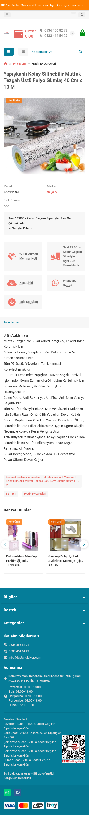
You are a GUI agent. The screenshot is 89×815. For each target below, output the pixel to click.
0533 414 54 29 (55, 36)
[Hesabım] (81, 14)
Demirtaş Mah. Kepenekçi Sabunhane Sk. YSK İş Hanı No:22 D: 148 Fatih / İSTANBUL (44, 678)
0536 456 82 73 (55, 30)
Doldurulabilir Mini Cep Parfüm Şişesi (21, 559)
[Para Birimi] (73, 13)
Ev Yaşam (19, 63)
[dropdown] (7, 14)
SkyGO (52, 192)
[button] (5, 544)
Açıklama (11, 322)
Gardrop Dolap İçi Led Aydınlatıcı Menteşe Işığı (64, 559)
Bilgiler (10, 596)
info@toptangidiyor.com (25, 657)
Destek (10, 610)
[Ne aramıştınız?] (80, 51)
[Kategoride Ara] (23, 52)
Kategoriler (14, 623)
